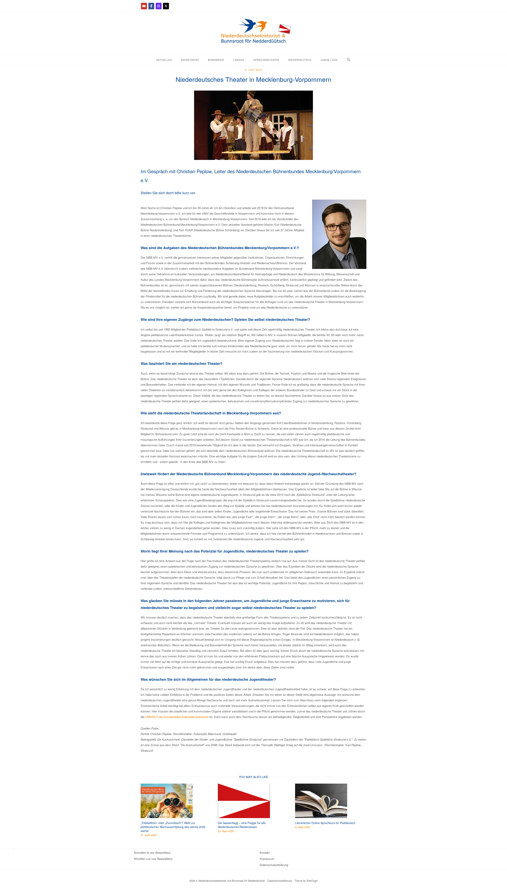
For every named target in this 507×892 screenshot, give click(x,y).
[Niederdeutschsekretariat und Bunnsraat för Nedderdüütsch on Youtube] (144, 6)
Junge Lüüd (329, 59)
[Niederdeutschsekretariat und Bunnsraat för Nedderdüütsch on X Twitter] (166, 6)
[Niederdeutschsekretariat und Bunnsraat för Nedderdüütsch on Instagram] (159, 6)
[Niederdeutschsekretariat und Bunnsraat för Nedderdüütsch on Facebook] (151, 6)
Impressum (267, 859)
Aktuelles (164, 59)
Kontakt (265, 852)
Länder (238, 59)
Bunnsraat (216, 59)
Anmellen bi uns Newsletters (152, 852)
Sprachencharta (266, 59)
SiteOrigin (312, 880)
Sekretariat (190, 59)
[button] (349, 60)
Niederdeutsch (300, 59)
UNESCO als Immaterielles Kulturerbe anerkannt (176, 717)
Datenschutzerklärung (274, 865)
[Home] (253, 51)
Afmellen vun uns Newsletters (153, 859)
